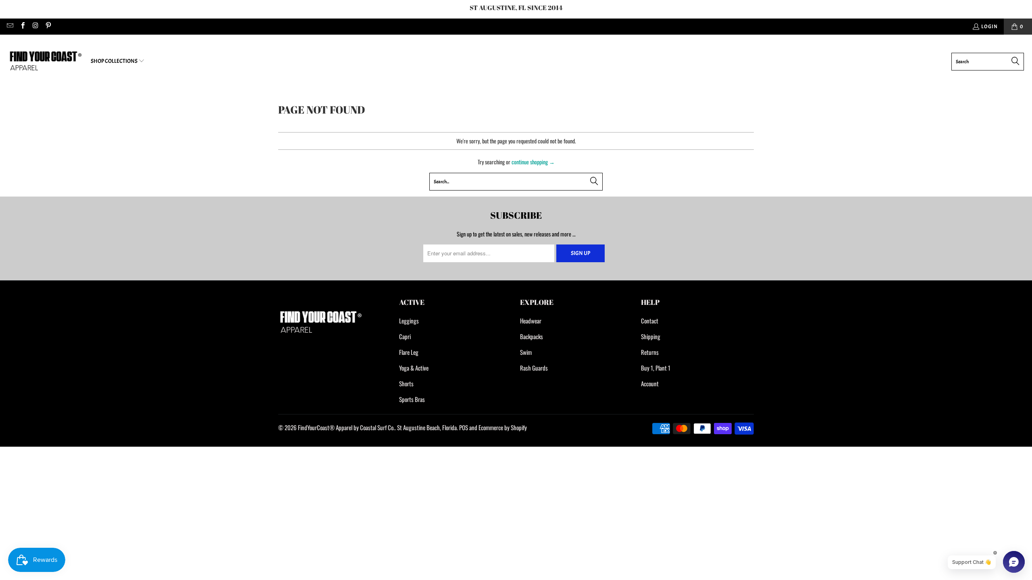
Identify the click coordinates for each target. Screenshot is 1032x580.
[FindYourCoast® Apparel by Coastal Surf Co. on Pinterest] (47, 26)
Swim (526, 352)
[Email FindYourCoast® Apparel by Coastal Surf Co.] (9, 26)
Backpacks (531, 336)
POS (463, 427)
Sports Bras (412, 399)
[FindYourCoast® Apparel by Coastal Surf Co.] (45, 61)
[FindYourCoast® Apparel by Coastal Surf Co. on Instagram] (35, 26)
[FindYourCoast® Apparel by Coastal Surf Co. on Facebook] (22, 26)
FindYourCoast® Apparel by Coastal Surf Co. (346, 427)
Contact (649, 320)
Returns (650, 352)
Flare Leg (408, 352)
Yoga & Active (414, 367)
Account (650, 383)
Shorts (406, 383)
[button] (118, 61)
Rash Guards (534, 367)
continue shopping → (533, 161)
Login (989, 26)
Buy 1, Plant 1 (655, 367)
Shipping (650, 336)
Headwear (530, 320)
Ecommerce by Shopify (503, 427)
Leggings (409, 320)
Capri (405, 336)
